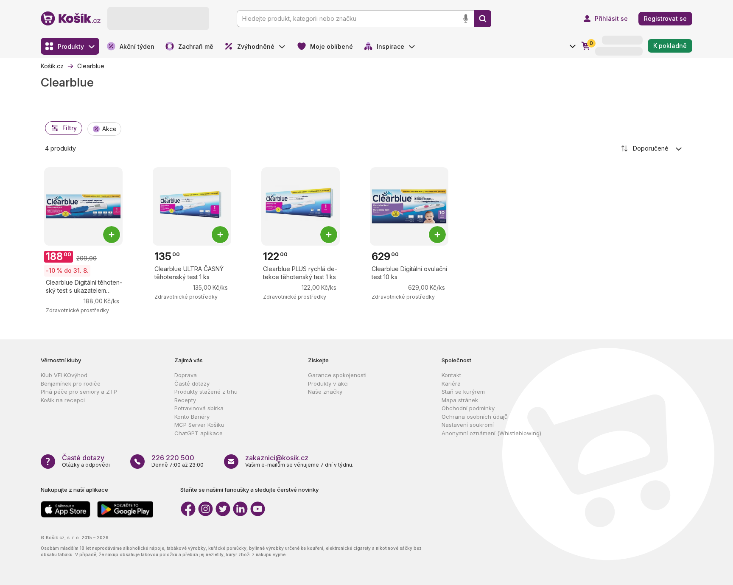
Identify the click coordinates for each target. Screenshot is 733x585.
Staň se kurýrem (463, 391)
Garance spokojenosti (337, 375)
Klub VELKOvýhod (64, 375)
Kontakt (451, 375)
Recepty (185, 400)
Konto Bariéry (192, 416)
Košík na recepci (63, 400)
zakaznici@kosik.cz (276, 457)
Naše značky (325, 391)
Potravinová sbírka (199, 408)
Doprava (185, 375)
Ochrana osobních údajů (475, 416)
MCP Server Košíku (199, 424)
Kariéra (451, 383)
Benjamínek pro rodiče (71, 383)
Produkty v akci (328, 383)
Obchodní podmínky (468, 408)
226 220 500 (172, 457)
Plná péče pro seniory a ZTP (79, 391)
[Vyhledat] (482, 18)
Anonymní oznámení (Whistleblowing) (491, 433)
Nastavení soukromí (468, 424)
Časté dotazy (192, 383)
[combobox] (652, 148)
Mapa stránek (460, 400)
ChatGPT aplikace (198, 433)
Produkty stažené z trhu (206, 391)
